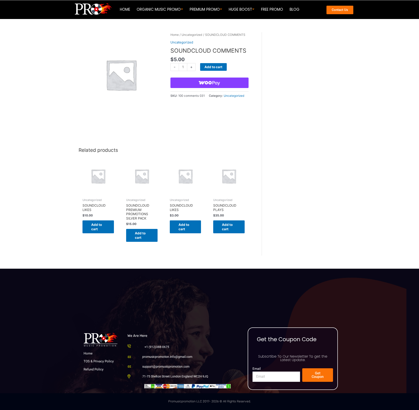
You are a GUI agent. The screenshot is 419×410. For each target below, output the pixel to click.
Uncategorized (192, 34)
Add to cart (213, 67)
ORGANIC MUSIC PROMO (159, 9)
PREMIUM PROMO (205, 9)
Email (256, 369)
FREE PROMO (272, 9)
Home (174, 34)
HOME (125, 9)
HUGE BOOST (240, 9)
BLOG (294, 9)
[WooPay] (209, 83)
